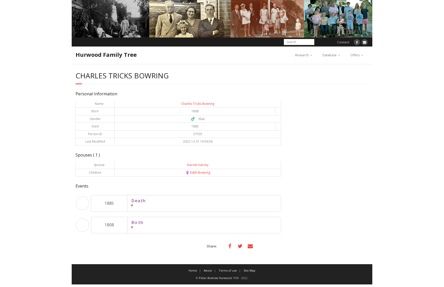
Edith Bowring (198, 172)
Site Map (249, 270)
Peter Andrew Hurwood (215, 278)
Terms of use (228, 270)
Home (193, 270)
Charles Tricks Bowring (197, 103)
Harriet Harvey (197, 165)
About (208, 270)
